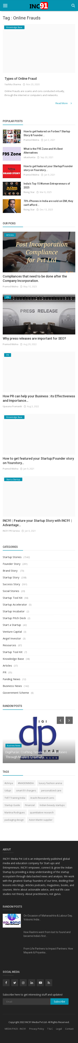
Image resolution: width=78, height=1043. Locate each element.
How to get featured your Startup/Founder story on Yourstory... (48, 168)
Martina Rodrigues (15, 812)
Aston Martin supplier (40, 819)
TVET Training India (15, 797)
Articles (7, 665)
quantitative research (42, 812)
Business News (12, 686)
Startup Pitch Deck (14, 618)
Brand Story (10, 570)
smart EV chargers (26, 790)
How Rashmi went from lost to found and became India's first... (47, 934)
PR (4, 672)
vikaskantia (29, 157)
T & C (50, 1028)
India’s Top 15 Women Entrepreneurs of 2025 (47, 185)
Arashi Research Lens (42, 797)
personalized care (51, 790)
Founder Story (11, 564)
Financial (30, 805)
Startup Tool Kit (12, 597)
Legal (59, 1028)
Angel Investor (12, 638)
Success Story (11, 584)
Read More (62, 103)
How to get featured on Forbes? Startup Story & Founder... (47, 133)
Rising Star (29, 192)
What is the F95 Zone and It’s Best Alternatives (43, 150)
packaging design (14, 819)
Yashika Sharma (13, 84)
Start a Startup (12, 625)
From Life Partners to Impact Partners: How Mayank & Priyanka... (48, 950)
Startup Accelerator (15, 604)
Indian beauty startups (52, 805)
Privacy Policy (36, 1028)
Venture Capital (12, 631)
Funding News (11, 679)
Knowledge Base (13, 659)
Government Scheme (16, 692)
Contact (69, 1028)
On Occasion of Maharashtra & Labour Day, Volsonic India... (48, 917)
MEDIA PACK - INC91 (15, 1028)
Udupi (8, 790)
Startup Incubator (14, 611)
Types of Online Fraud (21, 78)
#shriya (9, 783)
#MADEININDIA (26, 783)
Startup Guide (12, 805)
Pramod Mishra (31, 139)
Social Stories (11, 591)
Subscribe (59, 1001)
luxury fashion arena (50, 783)
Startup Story (11, 577)
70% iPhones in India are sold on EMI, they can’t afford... (48, 203)
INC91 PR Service (11, 530)
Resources (9, 645)
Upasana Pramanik (12, 406)
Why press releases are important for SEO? (34, 338)
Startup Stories (12, 557)
